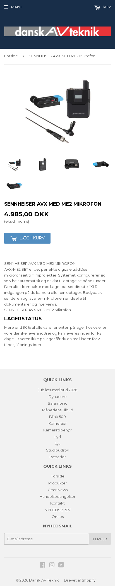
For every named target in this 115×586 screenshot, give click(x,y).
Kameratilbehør (57, 430)
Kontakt (57, 503)
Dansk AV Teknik (44, 580)
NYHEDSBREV (58, 510)
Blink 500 (57, 416)
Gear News (58, 489)
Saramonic (57, 403)
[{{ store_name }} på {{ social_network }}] (42, 565)
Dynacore (58, 396)
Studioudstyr (57, 450)
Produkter (57, 483)
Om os (58, 516)
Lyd (57, 436)
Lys (57, 443)
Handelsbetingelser (57, 496)
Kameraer (58, 423)
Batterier (57, 457)
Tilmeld (99, 539)
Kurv (106, 6)
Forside (11, 56)
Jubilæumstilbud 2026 (57, 390)
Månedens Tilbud (57, 410)
